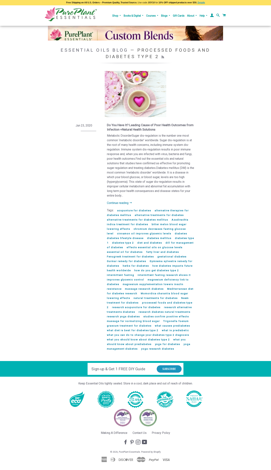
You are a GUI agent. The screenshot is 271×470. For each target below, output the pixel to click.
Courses (151, 15)
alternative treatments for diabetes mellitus (137, 219)
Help (202, 15)
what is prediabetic (175, 330)
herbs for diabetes (136, 265)
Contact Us (140, 433)
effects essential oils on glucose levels (155, 247)
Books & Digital (132, 15)
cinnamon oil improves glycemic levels (144, 233)
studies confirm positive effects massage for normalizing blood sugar (148, 318)
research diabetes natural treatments (164, 312)
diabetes (181, 233)
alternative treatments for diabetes (159, 215)
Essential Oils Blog (94, 50)
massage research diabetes (144, 288)
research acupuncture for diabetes (136, 307)
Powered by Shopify (151, 452)
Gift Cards (179, 15)
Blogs (164, 15)
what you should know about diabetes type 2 (138, 339)
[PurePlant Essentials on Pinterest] (132, 442)
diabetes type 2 (123, 242)
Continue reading (118, 203)
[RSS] (163, 57)
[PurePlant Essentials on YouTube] (145, 442)
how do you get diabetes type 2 (156, 270)
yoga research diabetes (157, 348)
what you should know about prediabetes (146, 342)
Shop (115, 15)
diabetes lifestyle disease (125, 238)
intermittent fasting (120, 275)
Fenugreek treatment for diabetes (130, 256)
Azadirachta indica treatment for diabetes (147, 222)
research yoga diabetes (123, 316)
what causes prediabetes (172, 325)
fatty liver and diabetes (162, 252)
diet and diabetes (149, 242)
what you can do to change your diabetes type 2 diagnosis (148, 335)
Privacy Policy (161, 433)
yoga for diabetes (167, 344)
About (191, 15)
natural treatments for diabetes (156, 298)
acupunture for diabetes (134, 210)
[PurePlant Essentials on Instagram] (138, 442)
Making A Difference (114, 433)
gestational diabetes (172, 256)
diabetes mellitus (159, 238)
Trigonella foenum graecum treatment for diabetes (148, 323)
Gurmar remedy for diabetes (126, 261)
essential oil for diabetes (125, 252)
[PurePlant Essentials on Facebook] (126, 442)
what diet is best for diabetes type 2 (132, 330)
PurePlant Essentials (129, 452)
